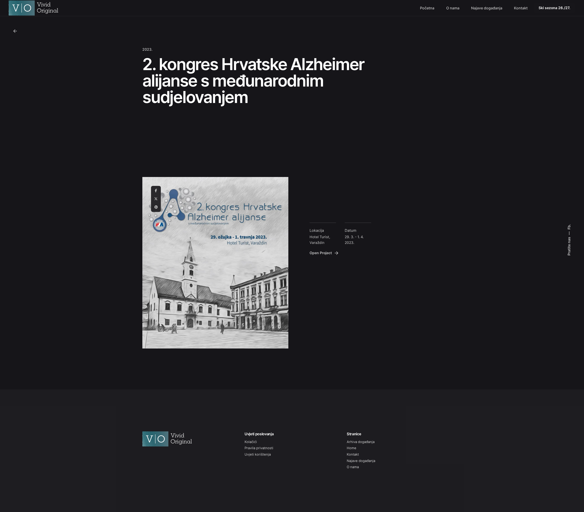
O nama (353, 467)
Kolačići (251, 442)
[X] (156, 199)
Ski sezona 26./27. (554, 8)
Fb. (569, 227)
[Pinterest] (156, 207)
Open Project (321, 253)
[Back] (15, 31)
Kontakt (353, 454)
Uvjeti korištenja (258, 454)
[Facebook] (156, 191)
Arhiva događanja (361, 442)
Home (351, 448)
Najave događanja (361, 461)
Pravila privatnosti (259, 448)
